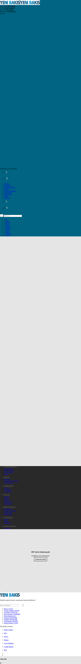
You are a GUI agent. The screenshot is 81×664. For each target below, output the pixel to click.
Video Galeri (8, 491)
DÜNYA (7, 189)
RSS (5, 633)
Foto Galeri (7, 490)
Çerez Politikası (9, 643)
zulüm (7, 226)
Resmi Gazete (8, 514)
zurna (7, 221)
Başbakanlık (8, 509)
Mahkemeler (8, 512)
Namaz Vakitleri (9, 470)
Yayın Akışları (8, 472)
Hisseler (6, 500)
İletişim (6, 519)
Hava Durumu (8, 469)
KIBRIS (6, 184)
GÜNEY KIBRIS (9, 187)
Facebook (7, 528)
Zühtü (7, 230)
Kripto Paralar (8, 502)
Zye (6, 219)
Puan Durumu (8, 483)
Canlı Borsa (7, 504)
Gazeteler (7, 479)
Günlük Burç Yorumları (11, 481)
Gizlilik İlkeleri (8, 647)
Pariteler (10, 619)
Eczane (6, 474)
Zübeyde (8, 234)
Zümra (7, 225)
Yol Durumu (11, 621)
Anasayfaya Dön (40, 559)
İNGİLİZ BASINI (10, 191)
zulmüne (8, 228)
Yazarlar (6, 488)
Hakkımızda (8, 523)
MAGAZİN (8, 194)
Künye (6, 521)
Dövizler (6, 498)
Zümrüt (7, 223)
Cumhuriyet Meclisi (10, 511)
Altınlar (6, 497)
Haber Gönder (8, 630)
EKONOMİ (8, 193)
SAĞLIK (7, 198)
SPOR (6, 196)
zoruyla (7, 235)
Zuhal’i (7, 232)
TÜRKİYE (7, 186)
